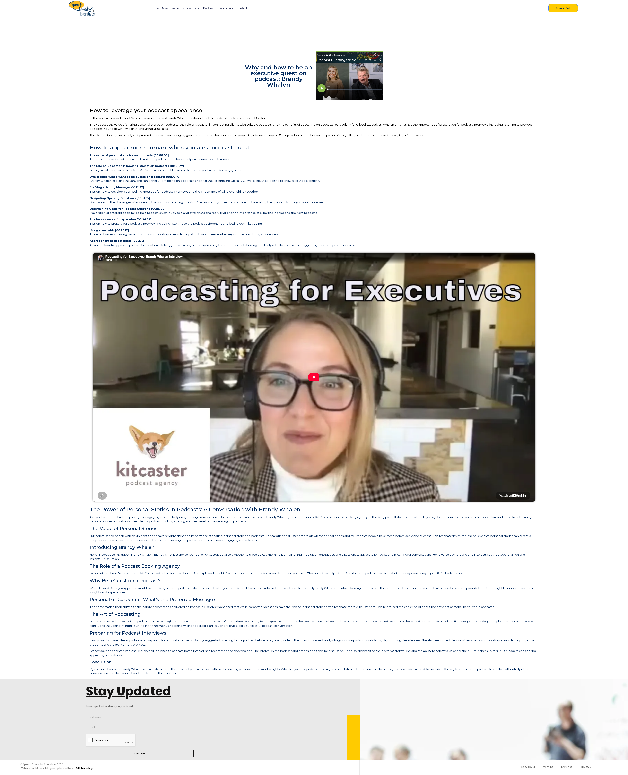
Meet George (170, 8)
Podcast (208, 8)
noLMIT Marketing (82, 768)
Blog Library (225, 8)
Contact (241, 8)
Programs (189, 8)
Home (154, 8)
